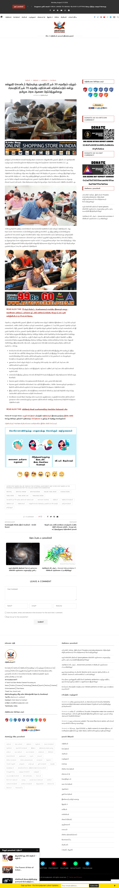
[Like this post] (42, 517)
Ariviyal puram (21, 492)
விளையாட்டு (41, 17)
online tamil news (50, 492)
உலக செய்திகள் (30, 752)
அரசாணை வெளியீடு (43, 500)
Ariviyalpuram (35, 492)
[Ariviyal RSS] (106, 95)
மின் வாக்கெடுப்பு (27, 776)
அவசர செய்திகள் (49, 744)
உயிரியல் (8, 752)
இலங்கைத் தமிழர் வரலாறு (46, 748)
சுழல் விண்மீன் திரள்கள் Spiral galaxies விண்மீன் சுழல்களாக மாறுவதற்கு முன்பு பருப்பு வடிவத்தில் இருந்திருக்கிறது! (97, 209)
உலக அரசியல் (18, 752)
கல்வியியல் (44, 80)
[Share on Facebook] (48, 517)
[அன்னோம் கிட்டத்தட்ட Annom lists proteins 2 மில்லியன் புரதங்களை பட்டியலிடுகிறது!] (58, 554)
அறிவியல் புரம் (10, 503)
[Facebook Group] (106, 90)
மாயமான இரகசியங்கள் (12, 776)
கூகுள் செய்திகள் (29, 416)
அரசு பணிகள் (18, 744)
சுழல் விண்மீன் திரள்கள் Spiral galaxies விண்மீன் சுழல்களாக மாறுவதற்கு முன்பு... (23, 569)
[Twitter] (54, 10)
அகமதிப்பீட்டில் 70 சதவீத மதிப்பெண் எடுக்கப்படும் (20, 500)
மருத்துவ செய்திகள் (24, 772)
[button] (80, 17)
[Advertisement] (59, 62)
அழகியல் (37, 744)
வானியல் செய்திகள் (11, 784)
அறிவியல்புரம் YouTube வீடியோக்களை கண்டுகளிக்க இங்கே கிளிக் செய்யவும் (31, 424)
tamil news (10, 496)
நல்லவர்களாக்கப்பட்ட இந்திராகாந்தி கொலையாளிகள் (32, 768)
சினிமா (57, 17)
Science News (65, 492)
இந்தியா (33, 748)
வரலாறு (23, 780)
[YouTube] (85, 90)
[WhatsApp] (95, 95)
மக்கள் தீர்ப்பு (73, 17)
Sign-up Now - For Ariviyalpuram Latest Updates (39, 886)
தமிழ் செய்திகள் (66, 503)
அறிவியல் (8, 17)
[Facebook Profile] (111, 90)
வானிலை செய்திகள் (26, 784)
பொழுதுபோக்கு (10, 772)
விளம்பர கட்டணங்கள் (17, 697)
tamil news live (23, 496)
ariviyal (9, 492)
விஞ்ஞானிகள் (39, 784)
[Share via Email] (57, 517)
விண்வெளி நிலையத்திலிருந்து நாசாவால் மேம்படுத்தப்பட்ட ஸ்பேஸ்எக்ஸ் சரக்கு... (26, 881)
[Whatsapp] (65, 10)
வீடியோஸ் (64, 17)
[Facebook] (50, 10)
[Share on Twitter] (51, 517)
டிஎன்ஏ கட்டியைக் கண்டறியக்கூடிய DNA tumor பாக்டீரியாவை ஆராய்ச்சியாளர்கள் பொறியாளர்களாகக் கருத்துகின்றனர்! (72, 7)
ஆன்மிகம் (9, 748)
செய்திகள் (16, 17)
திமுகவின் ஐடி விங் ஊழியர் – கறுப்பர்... (25, 857)
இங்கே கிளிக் (68, 416)
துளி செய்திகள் (42, 764)
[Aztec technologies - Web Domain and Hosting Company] (41, 299)
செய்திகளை (36, 419)
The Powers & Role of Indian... (24, 868)
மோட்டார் (38, 776)
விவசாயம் (9, 788)
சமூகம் (31, 756)
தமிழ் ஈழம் (31, 764)
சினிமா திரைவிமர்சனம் (26, 760)
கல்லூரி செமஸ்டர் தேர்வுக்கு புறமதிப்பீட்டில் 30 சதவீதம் (43, 503)
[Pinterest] (58, 10)
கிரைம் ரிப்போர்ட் (10, 756)
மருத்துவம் (32, 17)
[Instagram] (95, 90)
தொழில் (52, 764)
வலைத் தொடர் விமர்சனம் (36, 780)
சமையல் (39, 756)
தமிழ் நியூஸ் (9, 507)
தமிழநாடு (21, 764)
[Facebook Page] (100, 90)
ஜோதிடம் (50, 17)
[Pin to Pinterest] (54, 517)
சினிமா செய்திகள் (11, 760)
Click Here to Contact (19, 700)
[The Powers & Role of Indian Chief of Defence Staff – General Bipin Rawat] (7, 869)
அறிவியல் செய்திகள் (67, 500)
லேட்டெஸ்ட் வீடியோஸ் (12, 780)
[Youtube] (61, 10)
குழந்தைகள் (22, 756)
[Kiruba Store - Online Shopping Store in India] (41, 143)
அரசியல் (24, 17)
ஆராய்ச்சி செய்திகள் (21, 748)
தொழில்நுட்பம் (10, 768)
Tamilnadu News (38, 496)
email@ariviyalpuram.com (19, 703)
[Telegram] (69, 10)
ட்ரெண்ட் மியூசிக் (10, 764)
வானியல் (49, 780)
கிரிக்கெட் (50, 752)
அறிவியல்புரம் (44, 95)
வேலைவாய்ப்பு (19, 788)
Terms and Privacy (75, 877)
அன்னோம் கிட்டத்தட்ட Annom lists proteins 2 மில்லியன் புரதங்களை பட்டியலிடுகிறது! (58, 569)
